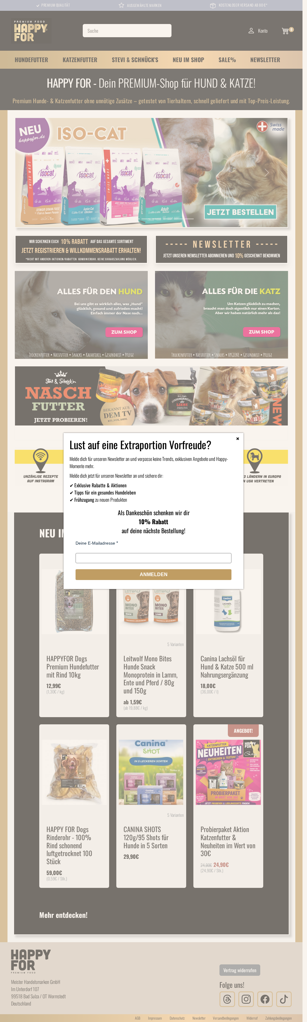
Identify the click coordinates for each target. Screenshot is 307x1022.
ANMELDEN (154, 574)
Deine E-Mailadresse (95, 543)
